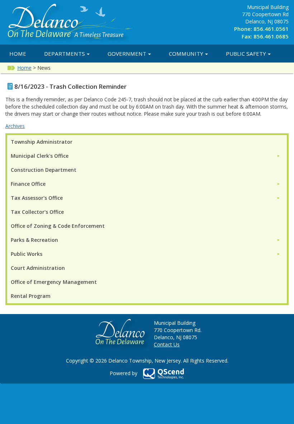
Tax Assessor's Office (37, 197)
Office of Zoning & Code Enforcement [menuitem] (58, 225)
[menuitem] (145, 155)
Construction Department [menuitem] (43, 169)
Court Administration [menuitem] (38, 267)
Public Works (26, 253)
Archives (15, 126)
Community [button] (186, 53)
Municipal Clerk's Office (39, 155)
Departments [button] (64, 53)
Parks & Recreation (34, 239)
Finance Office (28, 183)
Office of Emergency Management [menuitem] (54, 281)
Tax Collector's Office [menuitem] (37, 211)
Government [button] (127, 53)
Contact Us (167, 344)
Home (17, 53)
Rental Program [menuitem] (31, 295)
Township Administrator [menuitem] (41, 141)
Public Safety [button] (246, 53)
